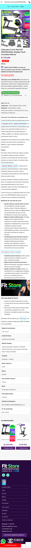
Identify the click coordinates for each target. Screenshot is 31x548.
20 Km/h (4, 397)
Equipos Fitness (15, 6)
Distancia (9, 349)
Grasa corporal (17, 349)
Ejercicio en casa (23, 110)
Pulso (3, 351)
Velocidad (13, 351)
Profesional (11, 113)
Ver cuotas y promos (7, 75)
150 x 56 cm (5, 331)
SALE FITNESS (6, 487)
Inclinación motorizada (8, 339)
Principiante (5, 389)
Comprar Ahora (10, 545)
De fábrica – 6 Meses (7, 359)
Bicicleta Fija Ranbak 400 (23, 439)
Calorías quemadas (7, 347)
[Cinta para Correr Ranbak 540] (8, 430)
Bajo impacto (12, 108)
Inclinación (24, 349)
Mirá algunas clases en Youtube (11, 252)
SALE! (24, 105)
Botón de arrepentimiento (14, 535)
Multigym (4, 500)
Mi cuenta (4, 513)
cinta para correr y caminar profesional (14, 123)
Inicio (8, 6)
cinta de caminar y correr (9, 166)
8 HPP (3, 367)
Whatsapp (23, 318)
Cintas (22, 6)
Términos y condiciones (7, 520)
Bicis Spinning (5, 503)
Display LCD (16, 347)
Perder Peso (4, 113)
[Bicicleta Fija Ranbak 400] (23, 430)
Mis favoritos (5, 516)
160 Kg (4, 382)
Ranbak (4, 374)
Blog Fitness (5, 510)
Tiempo (7, 351)
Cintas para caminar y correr (9, 110)
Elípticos (4, 496)
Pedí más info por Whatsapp (10, 92)
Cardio (18, 108)
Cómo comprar (5, 507)
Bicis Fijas (4, 493)
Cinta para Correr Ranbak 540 (8, 439)
